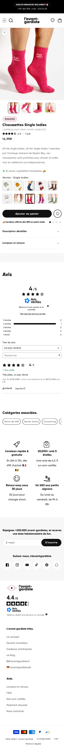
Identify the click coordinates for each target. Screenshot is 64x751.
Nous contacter (15, 711)
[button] (4, 20)
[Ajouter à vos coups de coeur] (57, 214)
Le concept (13, 636)
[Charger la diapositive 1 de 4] (50, 222)
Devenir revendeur (17, 642)
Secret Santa (31, 421)
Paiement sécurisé (17, 705)
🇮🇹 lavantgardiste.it (18, 661)
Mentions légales (33, 744)
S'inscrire (51, 542)
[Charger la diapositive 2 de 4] (53, 222)
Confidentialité (44, 739)
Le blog (11, 655)
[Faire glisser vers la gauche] (3, 108)
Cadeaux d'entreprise (19, 649)
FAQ (9, 692)
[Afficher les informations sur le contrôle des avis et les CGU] (46, 614)
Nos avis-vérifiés (16, 698)
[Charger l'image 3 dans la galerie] (38, 108)
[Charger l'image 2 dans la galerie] (25, 108)
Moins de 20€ (11, 421)
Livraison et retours (17, 686)
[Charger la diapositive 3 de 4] (56, 222)
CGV (56, 739)
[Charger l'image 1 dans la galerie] (13, 108)
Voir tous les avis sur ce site (32, 314)
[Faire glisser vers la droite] (60, 108)
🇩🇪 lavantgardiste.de (19, 667)
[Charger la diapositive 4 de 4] (60, 222)
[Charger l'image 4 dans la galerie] (50, 108)
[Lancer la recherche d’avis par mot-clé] (59, 355)
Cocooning (49, 421)
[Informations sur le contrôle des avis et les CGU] (48, 306)
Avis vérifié (9, 370)
